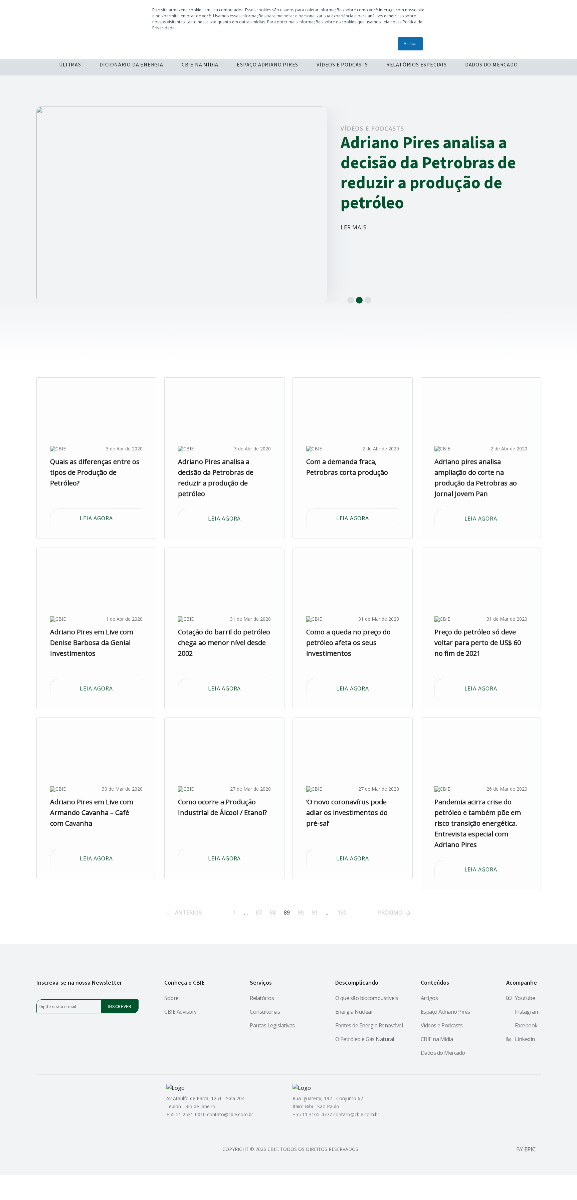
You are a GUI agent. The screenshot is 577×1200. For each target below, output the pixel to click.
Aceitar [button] (410, 43)
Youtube (525, 998)
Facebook (526, 1025)
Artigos (429, 998)
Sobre (171, 998)
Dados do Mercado (443, 1052)
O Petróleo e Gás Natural (364, 1039)
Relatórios (262, 998)
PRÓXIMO (391, 912)
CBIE (60, 448)
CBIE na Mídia (437, 1039)
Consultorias (265, 1011)
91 (315, 912)
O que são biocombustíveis (366, 998)
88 (273, 912)
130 (342, 912)
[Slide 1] (359, 300)
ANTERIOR (188, 912)
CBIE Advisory (180, 1011)
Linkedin (525, 1039)
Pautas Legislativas (272, 1025)
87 (259, 912)
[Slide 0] (350, 300)
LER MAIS (353, 227)
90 (301, 912)
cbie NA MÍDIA (200, 64)
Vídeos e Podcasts (372, 128)
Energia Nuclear (354, 1011)
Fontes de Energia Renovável (369, 1025)
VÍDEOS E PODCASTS (342, 64)
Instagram (527, 1011)
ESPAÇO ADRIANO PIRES (267, 64)
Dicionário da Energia (131, 64)
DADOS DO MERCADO (491, 64)
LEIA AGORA (96, 518)
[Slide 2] (368, 300)
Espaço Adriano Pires (445, 1011)
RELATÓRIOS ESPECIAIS (416, 64)
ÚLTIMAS (70, 64)
